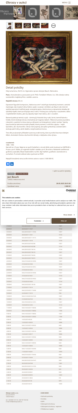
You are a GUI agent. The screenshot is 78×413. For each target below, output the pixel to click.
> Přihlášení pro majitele (47, 409)
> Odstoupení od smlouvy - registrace (50, 406)
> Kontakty (43, 399)
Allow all (63, 221)
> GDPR (42, 401)
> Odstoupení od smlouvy (47, 404)
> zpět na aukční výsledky (61, 171)
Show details (67, 215)
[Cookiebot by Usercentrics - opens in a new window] (67, 190)
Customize (37, 221)
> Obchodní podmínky (46, 396)
